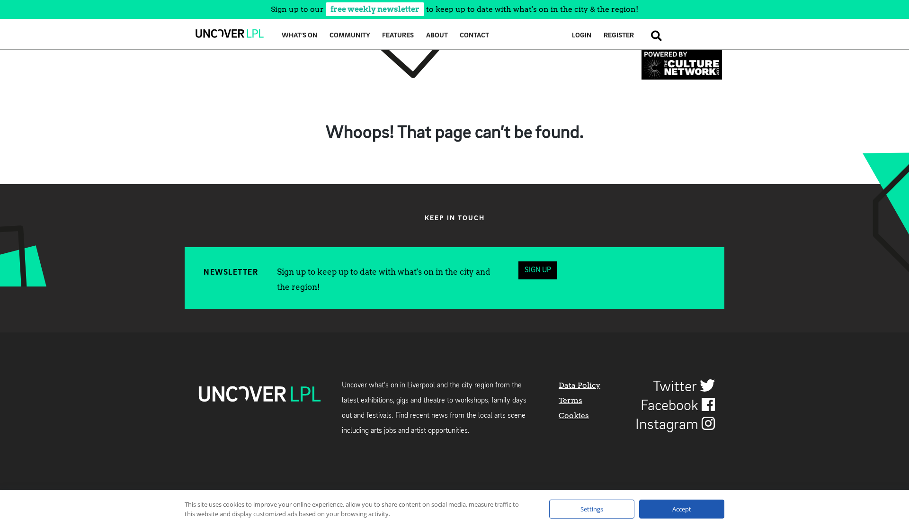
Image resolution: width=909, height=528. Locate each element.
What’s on (299, 35)
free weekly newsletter (374, 9)
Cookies (574, 415)
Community (350, 35)
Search (653, 35)
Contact (474, 35)
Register (619, 35)
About (437, 35)
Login (581, 35)
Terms (570, 400)
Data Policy (579, 385)
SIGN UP (538, 270)
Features (398, 35)
